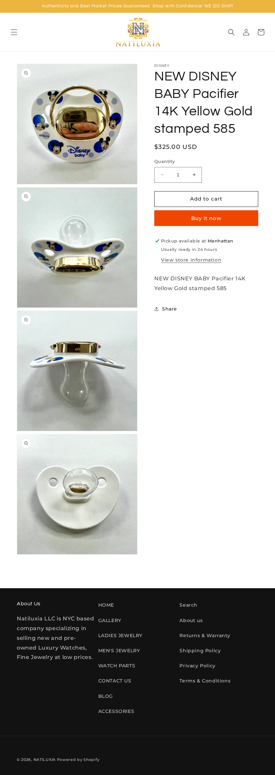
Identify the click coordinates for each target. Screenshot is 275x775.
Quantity (164, 161)
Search (188, 605)
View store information (191, 260)
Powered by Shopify (78, 759)
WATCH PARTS (116, 666)
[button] (14, 32)
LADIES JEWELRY (120, 635)
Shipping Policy (200, 651)
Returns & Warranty (204, 635)
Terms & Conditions (204, 681)
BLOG (105, 696)
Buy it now (206, 218)
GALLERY (109, 620)
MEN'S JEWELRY (119, 651)
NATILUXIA (45, 759)
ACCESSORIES (116, 711)
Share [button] (169, 309)
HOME (106, 605)
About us (191, 620)
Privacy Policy (197, 666)
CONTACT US (114, 681)
